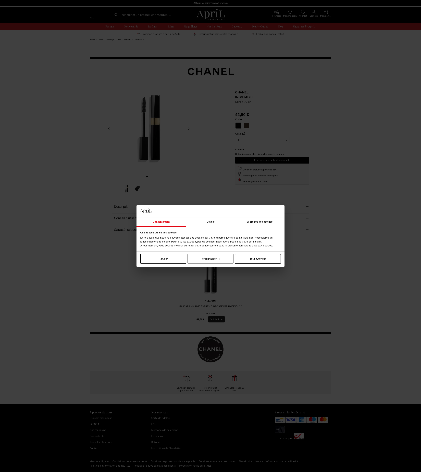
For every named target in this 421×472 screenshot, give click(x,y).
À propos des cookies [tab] (259, 221)
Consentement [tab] (161, 221)
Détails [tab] (211, 221)
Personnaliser (209, 258)
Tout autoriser (258, 258)
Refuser (163, 258)
